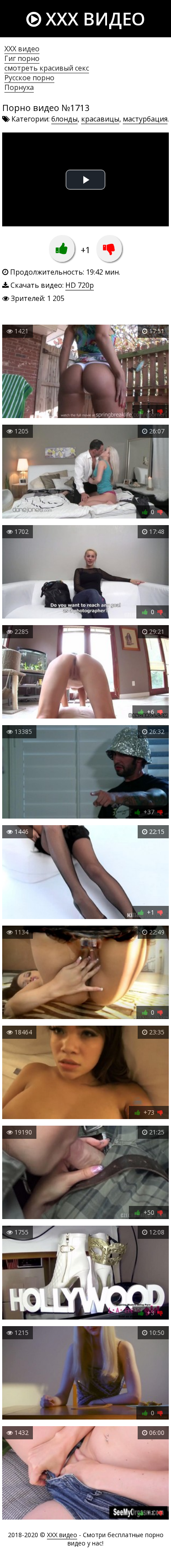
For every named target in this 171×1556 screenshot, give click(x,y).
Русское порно (29, 77)
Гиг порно (21, 58)
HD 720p (79, 285)
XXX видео (93, 19)
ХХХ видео (21, 49)
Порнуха (19, 87)
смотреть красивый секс (46, 68)
